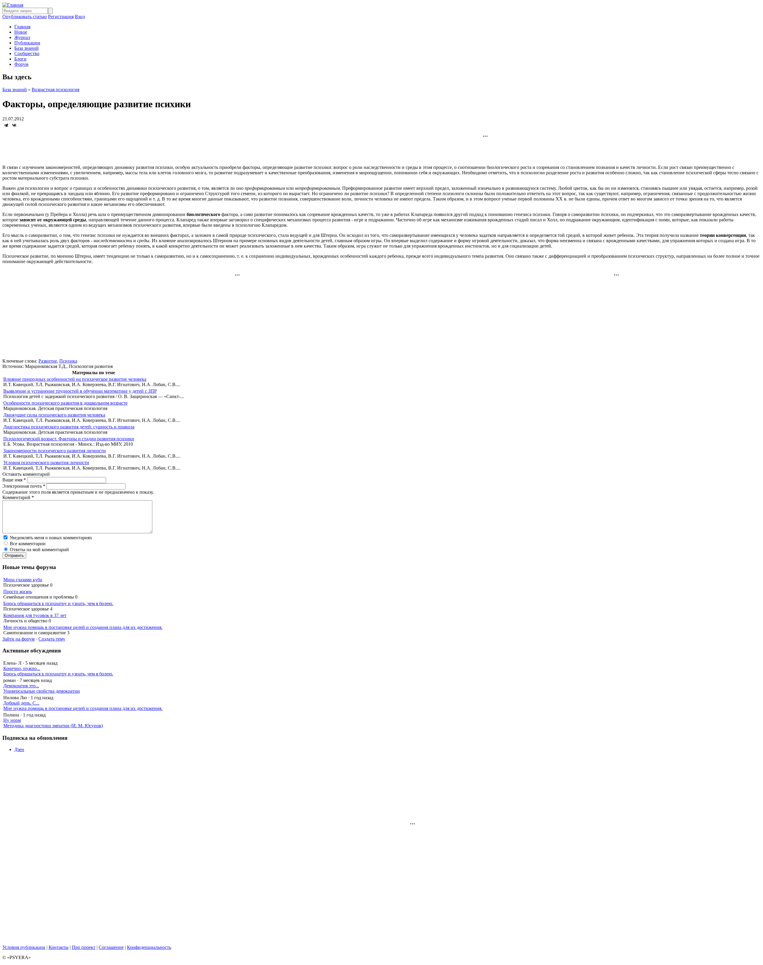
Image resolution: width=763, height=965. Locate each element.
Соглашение (111, 947)
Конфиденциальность (149, 947)
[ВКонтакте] (14, 125)
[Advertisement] (381, 146)
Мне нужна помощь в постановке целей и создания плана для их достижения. (82, 627)
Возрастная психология (55, 89)
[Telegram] (6, 125)
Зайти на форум (18, 638)
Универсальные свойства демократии (41, 691)
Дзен (19, 749)
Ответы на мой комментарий (39, 549)
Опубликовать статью (24, 16)
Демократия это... (21, 685)
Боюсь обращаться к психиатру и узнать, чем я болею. (58, 603)
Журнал (22, 37)
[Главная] (12, 4)
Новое (20, 32)
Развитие (47, 360)
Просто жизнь (17, 591)
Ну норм (12, 720)
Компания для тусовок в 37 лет (34, 615)
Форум (21, 64)
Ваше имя (14, 479)
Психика (68, 360)
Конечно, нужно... (21, 668)
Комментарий (18, 497)
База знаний (26, 48)
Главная (22, 26)
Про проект (83, 947)
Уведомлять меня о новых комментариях (51, 537)
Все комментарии (28, 543)
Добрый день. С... (21, 703)
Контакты (59, 947)
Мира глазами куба (22, 579)
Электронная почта (23, 486)
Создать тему (51, 638)
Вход (80, 16)
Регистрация (61, 16)
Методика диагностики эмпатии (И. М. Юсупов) (53, 725)
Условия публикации (23, 947)
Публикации (27, 42)
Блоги (20, 58)
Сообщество (26, 53)
